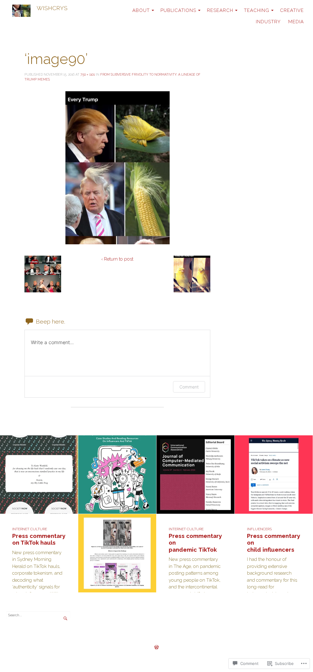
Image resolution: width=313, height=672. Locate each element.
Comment (189, 386)
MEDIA (296, 21)
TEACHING (256, 10)
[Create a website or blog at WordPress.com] (156, 648)
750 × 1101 (87, 74)
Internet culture (29, 529)
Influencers (259, 529)
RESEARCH (220, 10)
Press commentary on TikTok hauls (38, 539)
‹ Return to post (117, 259)
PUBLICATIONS (178, 10)
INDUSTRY (268, 21)
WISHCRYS (52, 8)
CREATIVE (292, 10)
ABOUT (141, 10)
